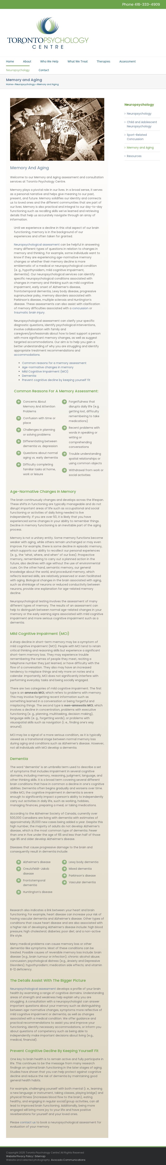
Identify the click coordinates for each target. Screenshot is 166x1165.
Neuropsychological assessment (33, 989)
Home (9, 84)
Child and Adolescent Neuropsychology (142, 124)
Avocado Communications (68, 1160)
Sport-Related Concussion (137, 137)
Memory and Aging (140, 148)
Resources (134, 156)
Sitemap (40, 1156)
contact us (28, 1122)
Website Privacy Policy (19, 1156)
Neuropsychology (25, 84)
